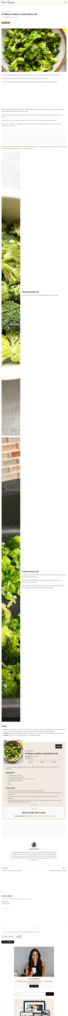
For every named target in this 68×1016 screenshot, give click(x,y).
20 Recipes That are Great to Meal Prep (12, 869)
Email (37, 928)
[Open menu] (65, 3)
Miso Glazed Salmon (14, 148)
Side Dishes (8, 11)
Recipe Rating (5, 901)
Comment (5, 908)
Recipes (3, 11)
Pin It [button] (58, 745)
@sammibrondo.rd (20, 816)
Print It (59, 747)
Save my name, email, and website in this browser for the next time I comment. (21, 932)
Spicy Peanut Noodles (27, 148)
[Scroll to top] (65, 999)
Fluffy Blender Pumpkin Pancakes (57, 869)
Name (4, 928)
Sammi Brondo (34, 849)
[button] (25, 756)
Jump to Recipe (5, 22)
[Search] (50, 994)
